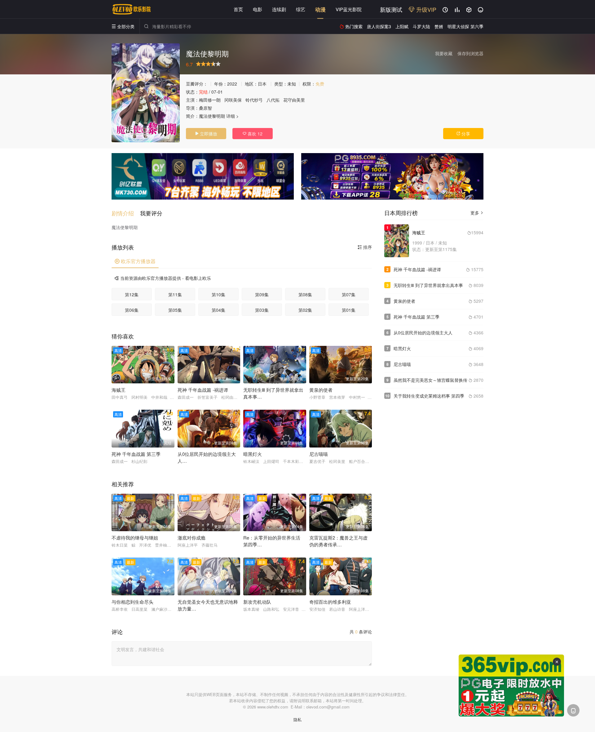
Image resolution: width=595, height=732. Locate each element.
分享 (463, 133)
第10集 (218, 294)
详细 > (232, 116)
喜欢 (252, 133)
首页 (238, 9)
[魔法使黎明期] (146, 92)
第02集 (305, 310)
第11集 (175, 294)
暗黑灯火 (402, 348)
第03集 (262, 310)
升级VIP (425, 9)
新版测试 (391, 9)
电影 (257, 9)
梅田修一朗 (210, 100)
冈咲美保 (233, 100)
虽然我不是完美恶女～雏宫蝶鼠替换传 (430, 380)
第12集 (132, 294)
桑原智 (205, 108)
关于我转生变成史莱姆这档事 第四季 (429, 396)
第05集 (175, 310)
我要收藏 (443, 53)
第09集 (262, 294)
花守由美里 (294, 100)
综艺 (300, 9)
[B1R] (392, 176)
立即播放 (206, 133)
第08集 (305, 294)
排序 (365, 247)
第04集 (218, 310)
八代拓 (273, 100)
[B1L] (203, 176)
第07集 (348, 294)
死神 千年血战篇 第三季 (416, 317)
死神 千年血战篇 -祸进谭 (417, 269)
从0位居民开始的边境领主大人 (423, 332)
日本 (262, 84)
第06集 (132, 310)
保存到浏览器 (470, 53)
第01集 (348, 310)
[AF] (511, 686)
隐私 (297, 719)
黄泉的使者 (404, 301)
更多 (476, 212)
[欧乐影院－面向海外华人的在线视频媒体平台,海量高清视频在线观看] (132, 9)
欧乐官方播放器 (135, 261)
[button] (126, 213)
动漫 (320, 9)
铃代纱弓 (254, 100)
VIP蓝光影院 (349, 9)
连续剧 (279, 9)
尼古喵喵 (402, 364)
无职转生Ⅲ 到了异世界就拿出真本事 (428, 285)
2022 (232, 84)
